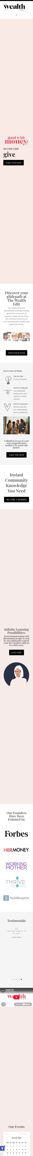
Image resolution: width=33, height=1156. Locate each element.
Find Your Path (16, 352)
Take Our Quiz (13, 162)
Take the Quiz (16, 454)
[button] (2, 1148)
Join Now (17, 652)
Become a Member (16, 499)
